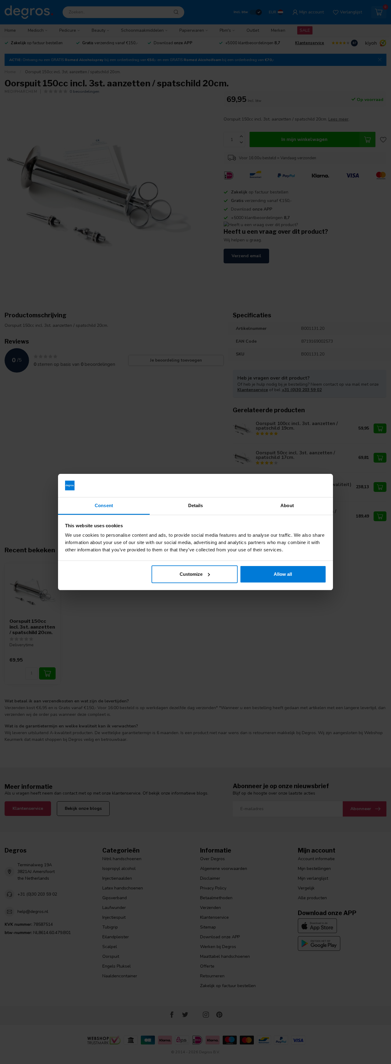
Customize (191, 574)
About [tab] (287, 505)
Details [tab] (195, 505)
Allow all (283, 574)
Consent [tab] (104, 505)
